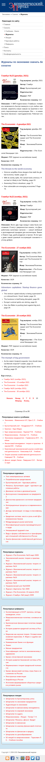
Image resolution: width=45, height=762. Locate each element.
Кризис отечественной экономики (19, 657)
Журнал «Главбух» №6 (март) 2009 (20, 595)
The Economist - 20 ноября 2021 (16, 316)
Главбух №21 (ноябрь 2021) (15, 379)
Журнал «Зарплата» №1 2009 (17, 589)
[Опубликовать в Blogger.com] (7, 758)
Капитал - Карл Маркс (13, 429)
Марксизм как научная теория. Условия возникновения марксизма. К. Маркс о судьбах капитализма (24, 636)
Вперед (18, 401)
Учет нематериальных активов (18, 476)
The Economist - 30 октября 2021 (17, 391)
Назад (17, 398)
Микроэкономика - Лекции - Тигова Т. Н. (21, 717)
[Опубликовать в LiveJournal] (17, 758)
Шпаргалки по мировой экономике (19, 711)
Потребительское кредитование (18, 479)
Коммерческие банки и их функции (19, 642)
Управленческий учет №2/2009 (18, 586)
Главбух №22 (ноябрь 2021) (14, 197)
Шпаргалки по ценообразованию (19, 734)
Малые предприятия (14, 648)
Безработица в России (14, 680)
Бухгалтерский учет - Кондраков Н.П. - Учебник (23, 426)
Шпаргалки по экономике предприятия (21, 702)
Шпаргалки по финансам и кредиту (20, 731)
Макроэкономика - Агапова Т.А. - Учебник (21, 435)
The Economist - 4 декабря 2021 (16, 124)
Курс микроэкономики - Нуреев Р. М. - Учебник (23, 432)
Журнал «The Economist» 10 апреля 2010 (22, 592)
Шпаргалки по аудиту (14, 714)
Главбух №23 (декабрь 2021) (14, 76)
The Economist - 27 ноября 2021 (16, 248)
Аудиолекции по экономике (16, 705)
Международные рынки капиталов (19, 522)
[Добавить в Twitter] (33, 758)
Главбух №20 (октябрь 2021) (15, 388)
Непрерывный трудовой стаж (17, 530)
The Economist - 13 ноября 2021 (16, 382)
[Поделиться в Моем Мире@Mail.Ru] (22, 758)
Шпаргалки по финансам (16, 723)
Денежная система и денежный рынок (21, 491)
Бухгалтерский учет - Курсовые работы (21, 483)
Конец (26, 401)
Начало (10, 398)
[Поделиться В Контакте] (38, 758)
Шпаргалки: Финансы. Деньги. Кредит (20, 720)
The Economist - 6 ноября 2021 (16, 385)
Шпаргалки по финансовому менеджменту (22, 708)
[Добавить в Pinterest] (28, 758)
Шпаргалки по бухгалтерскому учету (20, 699)
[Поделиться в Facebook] (12, 758)
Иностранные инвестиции (16, 676)
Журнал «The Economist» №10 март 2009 (22, 555)
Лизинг (8, 645)
